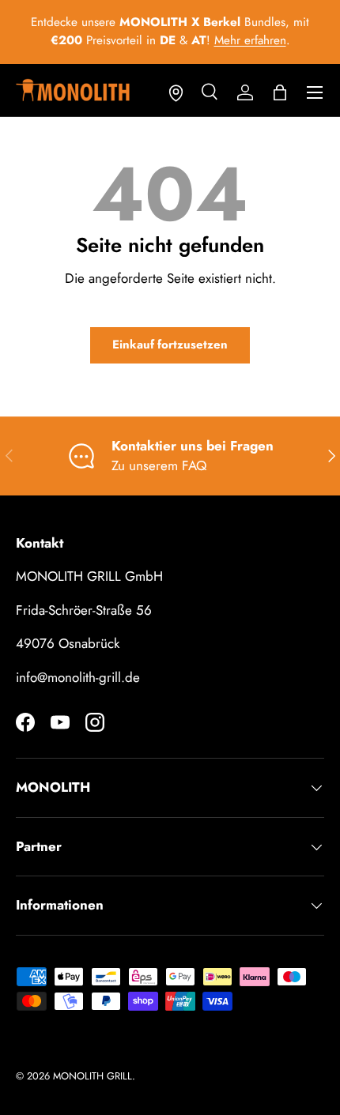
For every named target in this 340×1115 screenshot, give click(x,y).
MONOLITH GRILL (92, 1075)
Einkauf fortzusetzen (170, 344)
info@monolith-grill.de (78, 677)
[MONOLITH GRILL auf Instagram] (94, 722)
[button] (280, 92)
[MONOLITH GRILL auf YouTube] (60, 722)
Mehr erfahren (250, 40)
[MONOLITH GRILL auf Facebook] (25, 722)
